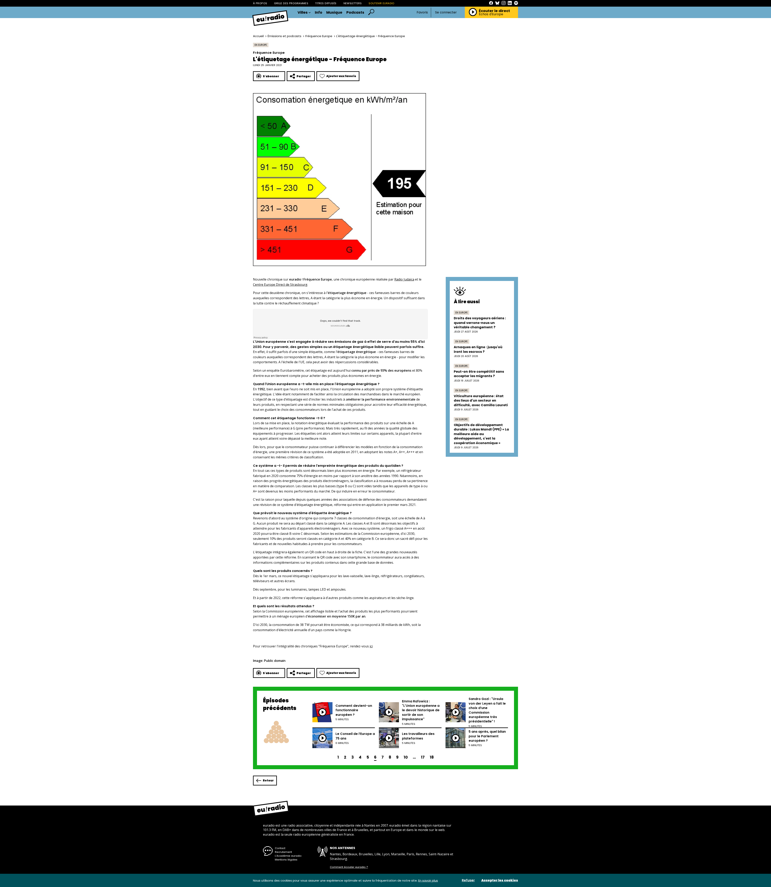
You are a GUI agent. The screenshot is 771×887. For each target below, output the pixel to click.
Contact (280, 848)
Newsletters (353, 3)
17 (423, 757)
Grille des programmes (291, 3)
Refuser (468, 880)
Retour (268, 780)
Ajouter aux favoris (341, 76)
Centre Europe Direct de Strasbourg (280, 284)
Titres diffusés (325, 3)
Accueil (258, 36)
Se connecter (446, 12)
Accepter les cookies (499, 880)
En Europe (261, 45)
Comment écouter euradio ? (349, 867)
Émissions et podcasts (284, 36)
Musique (334, 12)
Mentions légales (286, 860)
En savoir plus (428, 880)
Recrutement (283, 852)
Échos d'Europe (491, 14)
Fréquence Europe (318, 36)
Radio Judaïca (404, 279)
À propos (260, 3)
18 (432, 757)
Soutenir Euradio (382, 3)
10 (406, 757)
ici (371, 646)
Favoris (422, 12)
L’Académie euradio (288, 856)
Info (318, 12)
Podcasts (355, 12)
